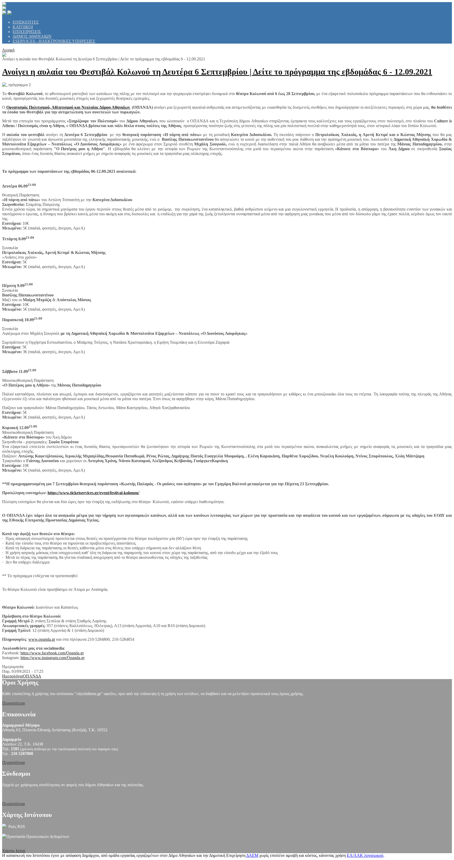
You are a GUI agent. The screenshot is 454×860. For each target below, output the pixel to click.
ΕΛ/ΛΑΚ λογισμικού (365, 855)
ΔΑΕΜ (252, 855)
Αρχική (8, 50)
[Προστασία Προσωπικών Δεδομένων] (4, 836)
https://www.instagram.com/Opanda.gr (52, 657)
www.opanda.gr (41, 639)
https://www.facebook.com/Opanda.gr (52, 653)
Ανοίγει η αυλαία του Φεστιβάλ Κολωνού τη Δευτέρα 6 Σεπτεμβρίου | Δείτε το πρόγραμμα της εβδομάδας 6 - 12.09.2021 (217, 71)
